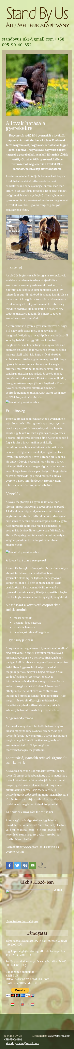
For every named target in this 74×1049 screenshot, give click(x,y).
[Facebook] (9, 865)
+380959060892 (13, 1039)
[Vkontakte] (25, 865)
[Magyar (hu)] (10, 1004)
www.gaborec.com (59, 1035)
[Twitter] (17, 865)
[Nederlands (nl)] (30, 1004)
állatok (48, 195)
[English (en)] (20, 1004)
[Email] (32, 865)
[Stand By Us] (37, 30)
